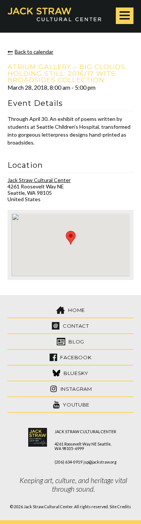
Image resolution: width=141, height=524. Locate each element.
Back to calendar (34, 51)
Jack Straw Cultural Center (39, 180)
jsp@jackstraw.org (100, 462)
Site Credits (120, 506)
